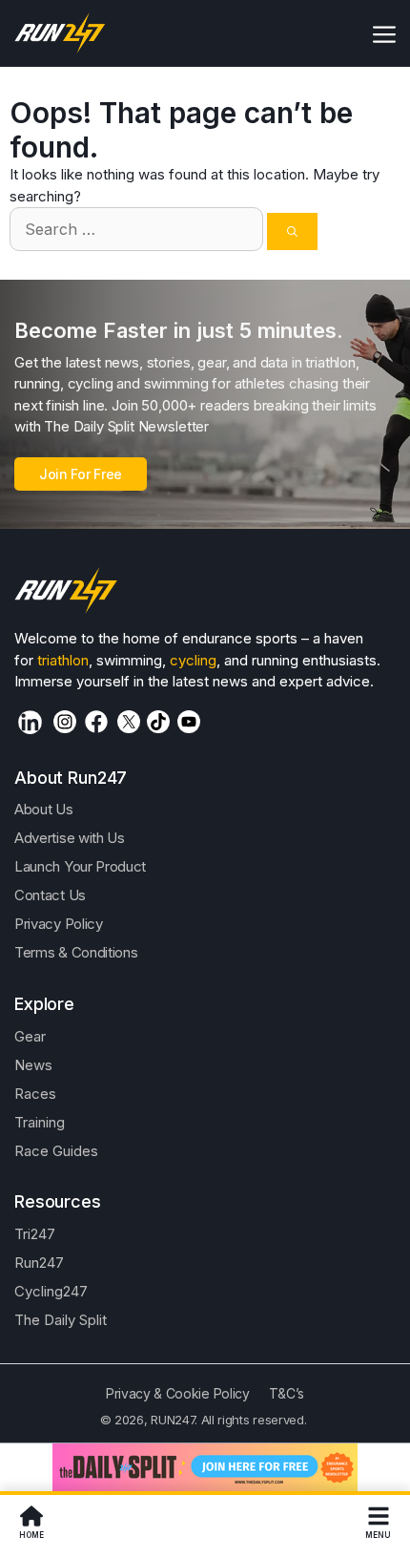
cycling (193, 660)
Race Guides (56, 1151)
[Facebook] (96, 721)
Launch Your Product (80, 866)
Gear (30, 1036)
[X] (128, 721)
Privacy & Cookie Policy (178, 1393)
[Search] (292, 231)
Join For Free (80, 474)
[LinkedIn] (30, 722)
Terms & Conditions (75, 952)
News (33, 1065)
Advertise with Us (69, 838)
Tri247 (34, 1234)
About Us (43, 809)
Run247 (39, 1262)
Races (35, 1093)
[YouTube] (188, 721)
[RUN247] (60, 33)
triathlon (63, 660)
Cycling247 (51, 1291)
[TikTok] (158, 721)
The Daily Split (60, 1320)
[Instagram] (64, 721)
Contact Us (50, 895)
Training (39, 1122)
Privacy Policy (58, 924)
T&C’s (286, 1393)
